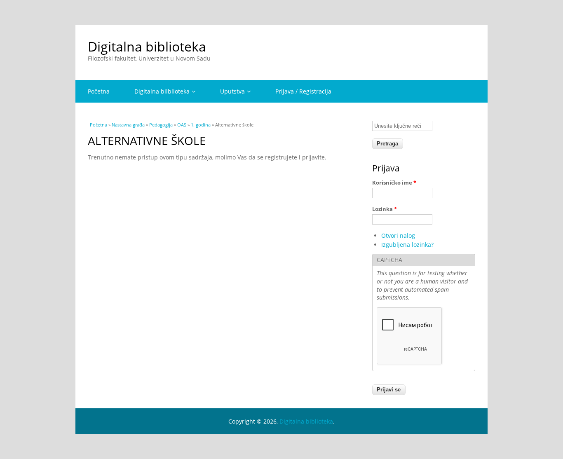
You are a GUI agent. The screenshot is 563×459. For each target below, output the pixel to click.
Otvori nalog (398, 235)
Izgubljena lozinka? (407, 244)
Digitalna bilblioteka (162, 91)
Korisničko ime (394, 182)
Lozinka (384, 209)
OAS (181, 125)
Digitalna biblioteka (147, 46)
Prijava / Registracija (303, 91)
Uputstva (232, 91)
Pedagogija (161, 125)
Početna (99, 91)
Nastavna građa (128, 125)
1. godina (201, 125)
